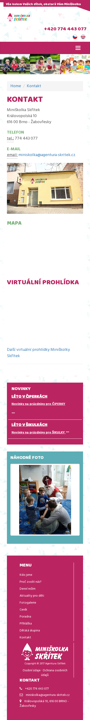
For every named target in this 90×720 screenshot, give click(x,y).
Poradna (25, 616)
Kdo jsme (26, 575)
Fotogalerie (28, 602)
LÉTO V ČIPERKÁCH (29, 397)
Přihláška (26, 623)
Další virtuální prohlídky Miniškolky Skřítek (38, 352)
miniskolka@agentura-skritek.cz (46, 155)
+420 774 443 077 (65, 29)
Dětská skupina (30, 630)
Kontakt (34, 86)
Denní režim (28, 589)
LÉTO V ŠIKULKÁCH (29, 425)
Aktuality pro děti (32, 595)
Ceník (23, 609)
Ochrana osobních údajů (54, 673)
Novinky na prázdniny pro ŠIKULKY (39, 432)
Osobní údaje (32, 670)
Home (15, 86)
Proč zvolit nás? (31, 582)
